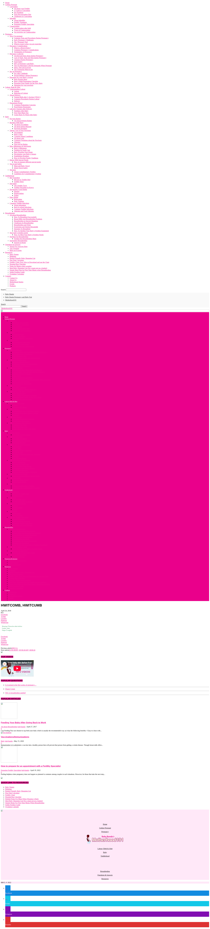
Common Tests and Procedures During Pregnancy (31, 38)
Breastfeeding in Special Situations (26, 221)
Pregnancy (9, 34)
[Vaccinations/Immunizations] (6, 733)
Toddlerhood (9, 176)
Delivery (17, 101)
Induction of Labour (21, 93)
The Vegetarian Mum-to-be (23, 69)
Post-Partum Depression (22, 107)
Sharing (16, 191)
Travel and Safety (16, 164)
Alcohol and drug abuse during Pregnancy (28, 56)
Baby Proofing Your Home (23, 152)
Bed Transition (15, 178)
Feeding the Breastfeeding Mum (25, 239)
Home (7, 3)
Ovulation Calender (12, 807)
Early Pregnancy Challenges (24, 40)
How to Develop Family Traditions (26, 158)
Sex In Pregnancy (16, 71)
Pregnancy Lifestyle (16, 54)
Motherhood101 (10, 300)
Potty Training (19, 201)
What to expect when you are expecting (27, 44)
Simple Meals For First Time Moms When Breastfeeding (24, 803)
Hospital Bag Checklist (18, 264)
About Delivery (15, 95)
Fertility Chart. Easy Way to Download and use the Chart (29, 262)
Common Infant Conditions (23, 136)
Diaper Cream (10, 689)
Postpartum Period (16, 103)
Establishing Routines (21, 156)
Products (13, 286)
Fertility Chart (10, 795)
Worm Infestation (20, 205)
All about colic (19, 138)
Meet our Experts (16, 250)
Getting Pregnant (11, 5)
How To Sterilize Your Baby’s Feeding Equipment (31, 231)
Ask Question (14, 248)
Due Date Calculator (17, 260)
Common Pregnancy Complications (26, 50)
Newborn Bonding (20, 128)
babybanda (21, 727)
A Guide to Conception (22, 10)
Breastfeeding (10, 213)
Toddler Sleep (19, 182)
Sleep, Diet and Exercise (22, 68)
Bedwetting (18, 199)
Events (12, 284)
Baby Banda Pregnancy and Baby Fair (18, 297)
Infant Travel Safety (21, 168)
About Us (13, 280)
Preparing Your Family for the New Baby (28, 83)
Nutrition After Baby (21, 111)
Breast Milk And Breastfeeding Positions (28, 219)
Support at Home (20, 243)
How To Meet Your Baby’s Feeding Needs (29, 235)
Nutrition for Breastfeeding (19, 237)
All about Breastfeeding (18, 215)
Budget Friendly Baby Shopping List (22, 258)
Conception (14, 7)
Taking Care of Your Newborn (20, 130)
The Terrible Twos (20, 185)
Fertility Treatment (20, 22)
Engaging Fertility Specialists (24, 24)
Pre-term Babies (15, 119)
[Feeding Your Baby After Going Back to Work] (9, 718)
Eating (16, 195)
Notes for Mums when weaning (21, 266)
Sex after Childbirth (21, 73)
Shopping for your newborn (23, 85)
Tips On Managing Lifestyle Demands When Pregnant (33, 66)
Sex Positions (18, 12)
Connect (8, 276)
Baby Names (14, 254)
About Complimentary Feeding (25, 172)
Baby (7, 117)
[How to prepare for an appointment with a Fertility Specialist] (9, 762)
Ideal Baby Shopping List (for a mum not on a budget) (28, 268)
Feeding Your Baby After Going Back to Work (23, 722)
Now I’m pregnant (16, 36)
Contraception (14, 26)
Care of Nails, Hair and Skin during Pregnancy (30, 58)
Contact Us (13, 278)
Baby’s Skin (18, 134)
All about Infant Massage (22, 127)
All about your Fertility (22, 9)
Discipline (13, 184)
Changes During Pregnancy (23, 60)
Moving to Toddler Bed (22, 180)
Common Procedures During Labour (26, 99)
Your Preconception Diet (22, 14)
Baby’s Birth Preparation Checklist (26, 81)
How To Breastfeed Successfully (25, 217)
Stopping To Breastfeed (22, 229)
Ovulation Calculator (17, 274)
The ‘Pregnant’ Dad (21, 42)
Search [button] (3, 304)
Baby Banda (9, 294)
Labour (16, 91)
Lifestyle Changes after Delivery (21, 109)
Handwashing (19, 193)
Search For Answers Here (18, 246)
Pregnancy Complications (18, 46)
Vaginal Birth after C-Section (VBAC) (27, 97)
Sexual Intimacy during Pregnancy (26, 75)
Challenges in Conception (23, 16)
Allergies (17, 142)
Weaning (13, 170)
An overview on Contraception (24, 32)
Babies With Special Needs (19, 160)
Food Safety (18, 62)
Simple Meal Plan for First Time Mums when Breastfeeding (30, 270)
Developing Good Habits (18, 189)
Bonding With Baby (17, 123)
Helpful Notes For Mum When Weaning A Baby (22, 799)
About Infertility (19, 20)
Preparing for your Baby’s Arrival (21, 77)
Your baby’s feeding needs (19, 233)
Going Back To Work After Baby (25, 115)
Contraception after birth (22, 28)
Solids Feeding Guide (17, 272)
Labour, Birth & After (12, 87)
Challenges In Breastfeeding (23, 223)
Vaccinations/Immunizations (15, 737)
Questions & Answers (12, 244)
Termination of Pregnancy (23, 52)
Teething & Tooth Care (22, 150)
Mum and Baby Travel (22, 166)
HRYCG (14, 648)
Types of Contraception (22, 30)
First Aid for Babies (21, 144)
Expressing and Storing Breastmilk (26, 227)
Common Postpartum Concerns (25, 105)
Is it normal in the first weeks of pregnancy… (20, 685)
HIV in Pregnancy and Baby (24, 64)
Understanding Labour (17, 89)
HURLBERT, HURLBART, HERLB (22, 650)
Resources (8, 252)
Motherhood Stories (16, 282)
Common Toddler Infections (19, 203)
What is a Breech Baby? (22, 48)
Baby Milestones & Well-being (20, 146)
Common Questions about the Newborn (28, 140)
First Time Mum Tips (21, 113)
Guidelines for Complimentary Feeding (27, 174)
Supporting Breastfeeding (18, 241)
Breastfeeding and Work (22, 225)
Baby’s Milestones (20, 148)
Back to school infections (22, 207)
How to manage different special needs (27, 162)
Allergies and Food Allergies (24, 211)
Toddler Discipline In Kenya (24, 187)
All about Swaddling (21, 125)
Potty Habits (14, 197)
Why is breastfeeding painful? (15, 693)
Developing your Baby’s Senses (25, 154)
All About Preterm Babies (23, 121)
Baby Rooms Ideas (20, 79)
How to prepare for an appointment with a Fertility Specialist (31, 766)
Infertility (13, 18)
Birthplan (13, 256)
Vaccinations (18, 132)
